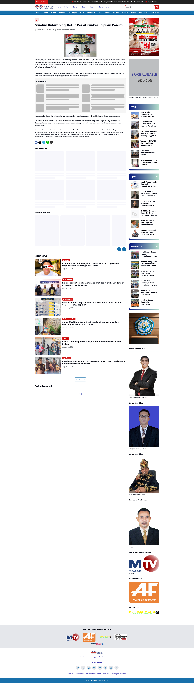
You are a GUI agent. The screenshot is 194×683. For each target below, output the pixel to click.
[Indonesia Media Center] (44, 7)
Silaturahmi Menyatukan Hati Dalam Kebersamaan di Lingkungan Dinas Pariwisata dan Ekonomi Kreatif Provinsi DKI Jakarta (148, 153)
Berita (66, 7)
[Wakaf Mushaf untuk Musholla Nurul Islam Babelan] (135, 163)
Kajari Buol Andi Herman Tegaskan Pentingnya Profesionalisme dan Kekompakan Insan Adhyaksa (94, 362)
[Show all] (157, 106)
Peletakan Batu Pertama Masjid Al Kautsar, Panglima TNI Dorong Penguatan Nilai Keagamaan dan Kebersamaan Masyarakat (148, 124)
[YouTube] (94, 668)
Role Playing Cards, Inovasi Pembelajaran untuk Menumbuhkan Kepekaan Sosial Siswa (148, 254)
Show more (80, 379)
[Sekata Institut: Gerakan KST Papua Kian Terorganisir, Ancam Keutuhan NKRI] (135, 195)
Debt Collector (68, 319)
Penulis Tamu (104, 7)
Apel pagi (66, 358)
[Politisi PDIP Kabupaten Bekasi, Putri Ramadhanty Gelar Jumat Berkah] (48, 346)
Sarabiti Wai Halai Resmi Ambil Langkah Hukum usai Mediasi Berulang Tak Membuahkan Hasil (90, 323)
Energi (133, 13)
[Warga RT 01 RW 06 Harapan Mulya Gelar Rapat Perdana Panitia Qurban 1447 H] (135, 144)
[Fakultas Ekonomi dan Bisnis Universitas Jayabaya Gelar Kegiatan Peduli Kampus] (135, 303)
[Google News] (100, 668)
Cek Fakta (91, 13)
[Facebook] (36, 142)
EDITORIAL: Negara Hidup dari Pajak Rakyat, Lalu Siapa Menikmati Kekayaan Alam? (148, 213)
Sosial (65, 338)
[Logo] (97, 652)
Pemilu (107, 13)
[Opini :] (135, 185)
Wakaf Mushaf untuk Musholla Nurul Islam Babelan (149, 162)
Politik (45, 13)
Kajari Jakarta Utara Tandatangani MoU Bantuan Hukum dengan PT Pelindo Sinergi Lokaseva (147, 2)
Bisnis (75, 7)
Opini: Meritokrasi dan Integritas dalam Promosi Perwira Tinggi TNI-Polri (148, 223)
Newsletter (155, 13)
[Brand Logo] (73, 637)
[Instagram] (89, 668)
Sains (82, 13)
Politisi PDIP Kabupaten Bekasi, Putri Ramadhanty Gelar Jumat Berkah (91, 342)
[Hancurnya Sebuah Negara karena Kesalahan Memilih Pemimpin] (135, 233)
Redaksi (70, 674)
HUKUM (66, 260)
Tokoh (100, 13)
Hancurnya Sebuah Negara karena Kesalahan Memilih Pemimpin (148, 232)
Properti (125, 13)
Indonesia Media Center (99, 680)
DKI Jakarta (67, 280)
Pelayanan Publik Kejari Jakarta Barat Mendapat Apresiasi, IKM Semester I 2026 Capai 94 (92, 303)
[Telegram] (43, 142)
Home (59, 7)
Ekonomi (62, 13)
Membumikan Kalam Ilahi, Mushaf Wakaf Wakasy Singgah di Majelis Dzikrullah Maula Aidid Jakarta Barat (148, 133)
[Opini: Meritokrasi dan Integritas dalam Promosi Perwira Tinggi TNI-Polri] (135, 224)
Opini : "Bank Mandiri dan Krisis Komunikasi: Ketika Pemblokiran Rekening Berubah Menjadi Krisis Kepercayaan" (148, 184)
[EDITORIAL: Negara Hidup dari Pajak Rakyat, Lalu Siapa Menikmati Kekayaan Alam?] (135, 214)
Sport (92, 7)
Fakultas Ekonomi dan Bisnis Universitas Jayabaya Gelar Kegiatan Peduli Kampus (147, 302)
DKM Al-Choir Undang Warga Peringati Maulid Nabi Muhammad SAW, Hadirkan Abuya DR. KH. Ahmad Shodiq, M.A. (148, 114)
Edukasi (116, 13)
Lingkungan (73, 13)
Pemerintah (143, 13)
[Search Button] (157, 7)
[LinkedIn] (111, 668)
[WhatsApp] (47, 142)
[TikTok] (105, 668)
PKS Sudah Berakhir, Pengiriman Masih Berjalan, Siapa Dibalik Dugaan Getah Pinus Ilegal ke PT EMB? (76, 2)
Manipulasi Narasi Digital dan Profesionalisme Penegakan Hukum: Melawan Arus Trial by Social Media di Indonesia (148, 203)
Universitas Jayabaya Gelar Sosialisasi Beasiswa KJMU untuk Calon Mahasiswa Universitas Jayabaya (148, 283)
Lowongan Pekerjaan (119, 674)
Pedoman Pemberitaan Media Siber (97, 674)
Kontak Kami (79, 674)
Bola (83, 7)
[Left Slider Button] (119, 249)
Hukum (53, 13)
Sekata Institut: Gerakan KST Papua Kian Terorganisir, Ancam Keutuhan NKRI (148, 194)
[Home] (37, 20)
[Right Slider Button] (124, 249)
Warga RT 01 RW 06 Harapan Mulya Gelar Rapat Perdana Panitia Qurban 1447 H (148, 143)
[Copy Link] (51, 142)
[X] (39, 142)
